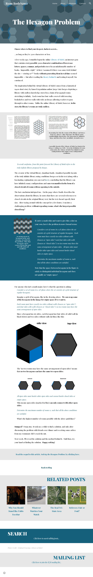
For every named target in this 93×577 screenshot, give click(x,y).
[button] (90, 3)
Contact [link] (82, 3)
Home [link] (54, 3)
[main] (46, 22)
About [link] (62, 3)
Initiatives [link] (72, 3)
